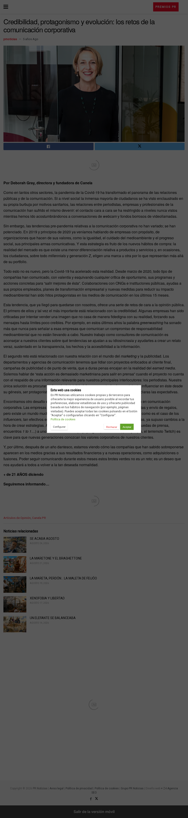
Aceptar (127, 426)
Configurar (59, 426)
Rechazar (111, 426)
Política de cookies (63, 419)
